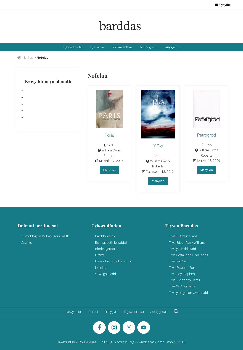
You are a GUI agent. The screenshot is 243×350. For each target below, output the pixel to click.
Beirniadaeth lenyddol (111, 242)
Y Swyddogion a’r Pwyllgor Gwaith (45, 236)
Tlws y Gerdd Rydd (182, 249)
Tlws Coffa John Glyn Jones (188, 255)
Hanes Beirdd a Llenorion (113, 261)
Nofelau (100, 267)
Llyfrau (29, 57)
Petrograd (206, 135)
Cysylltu (26, 242)
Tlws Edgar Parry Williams (187, 242)
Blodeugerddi (105, 249)
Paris (109, 135)
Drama (100, 255)
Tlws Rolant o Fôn (182, 267)
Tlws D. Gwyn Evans (183, 236)
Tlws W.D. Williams (182, 286)
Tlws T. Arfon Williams (184, 280)
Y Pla (158, 145)
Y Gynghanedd (105, 274)
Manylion (109, 170)
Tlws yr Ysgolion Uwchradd (188, 292)
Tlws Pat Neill (178, 261)
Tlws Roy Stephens (182, 274)
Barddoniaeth (105, 236)
